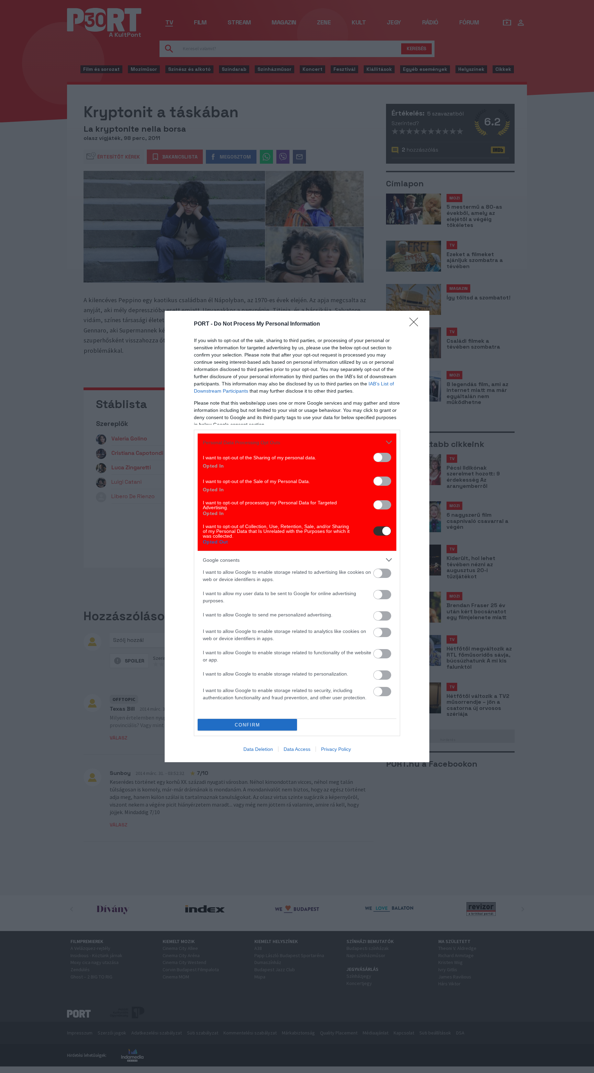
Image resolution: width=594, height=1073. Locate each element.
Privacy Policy (336, 749)
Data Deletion (258, 749)
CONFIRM (247, 724)
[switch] (382, 457)
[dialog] (297, 536)
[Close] (415, 324)
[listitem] (297, 442)
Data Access (297, 749)
